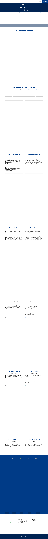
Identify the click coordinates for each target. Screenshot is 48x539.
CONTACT (45, 1)
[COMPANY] (39, 484)
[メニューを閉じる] (23, 4)
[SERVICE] (16, 484)
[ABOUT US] (8, 484)
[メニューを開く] (21, 7)
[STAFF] (24, 484)
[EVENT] (32, 484)
